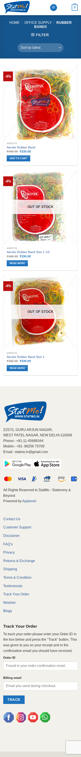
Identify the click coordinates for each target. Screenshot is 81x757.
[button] (40, 35)
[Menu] (53, 7)
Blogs (7, 611)
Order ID (9, 657)
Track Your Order (16, 594)
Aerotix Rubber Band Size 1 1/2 (28, 252)
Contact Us (11, 519)
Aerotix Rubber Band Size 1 (25, 357)
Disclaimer (11, 536)
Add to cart (18, 158)
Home (14, 22)
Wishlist (9, 602)
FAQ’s (8, 544)
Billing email (12, 677)
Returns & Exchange (19, 561)
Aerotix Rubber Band (21, 147)
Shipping (10, 569)
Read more (17, 263)
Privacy (9, 552)
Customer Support (17, 527)
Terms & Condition (17, 577)
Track (13, 700)
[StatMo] (24, 7)
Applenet (29, 501)
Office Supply (38, 22)
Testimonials (12, 586)
